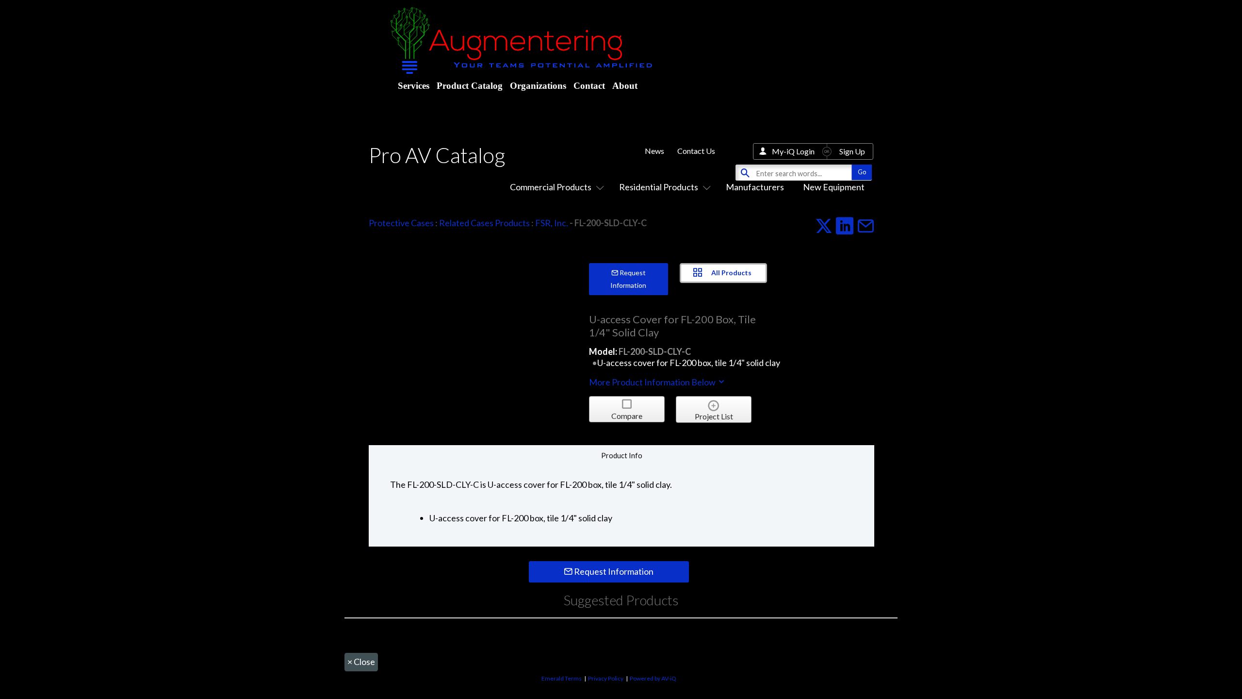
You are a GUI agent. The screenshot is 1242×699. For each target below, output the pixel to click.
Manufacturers (755, 187)
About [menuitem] (624, 86)
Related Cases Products (484, 222)
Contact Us (696, 150)
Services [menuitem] (413, 86)
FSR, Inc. (551, 222)
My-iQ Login (793, 151)
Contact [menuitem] (589, 86)
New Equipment (834, 187)
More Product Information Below (653, 382)
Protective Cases (401, 222)
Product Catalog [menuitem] (470, 86)
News (654, 150)
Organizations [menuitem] (538, 86)
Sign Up (852, 151)
